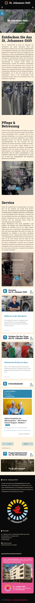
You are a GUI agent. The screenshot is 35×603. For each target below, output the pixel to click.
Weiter (26, 444)
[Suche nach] (33, 7)
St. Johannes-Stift (10, 396)
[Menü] (2, 7)
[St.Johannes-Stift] (17, 2)
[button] (2, 13)
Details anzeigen (24, 434)
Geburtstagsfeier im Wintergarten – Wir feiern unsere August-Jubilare (15, 420)
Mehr (17, 107)
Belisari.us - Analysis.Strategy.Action (17, 600)
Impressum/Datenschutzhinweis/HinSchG (11, 553)
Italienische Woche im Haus (16, 362)
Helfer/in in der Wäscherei (15, 316)
